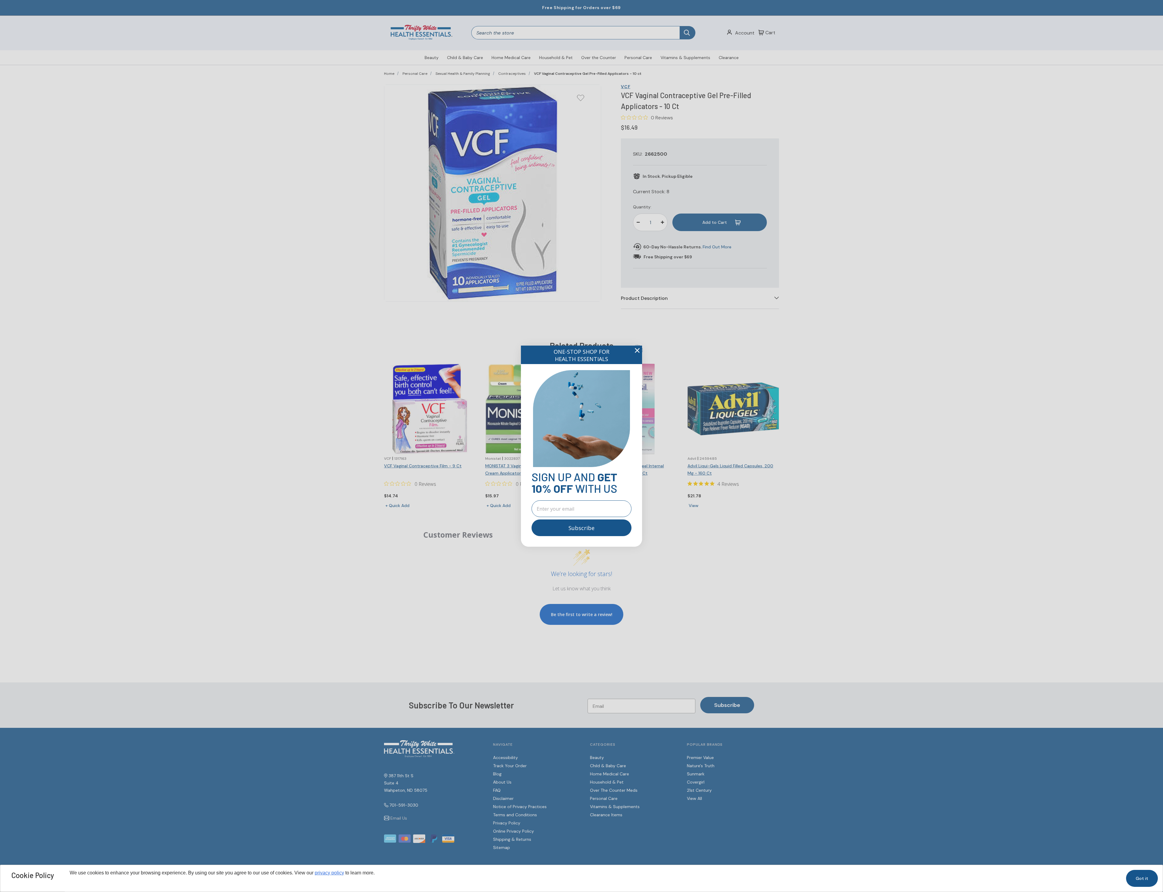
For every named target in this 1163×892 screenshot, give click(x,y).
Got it (1142, 878)
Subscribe (581, 527)
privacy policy (329, 872)
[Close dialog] (637, 350)
